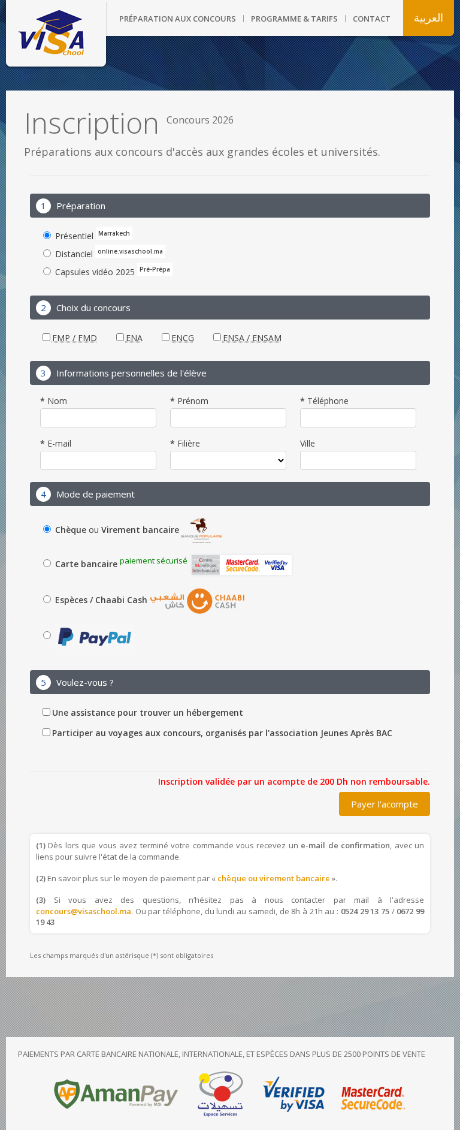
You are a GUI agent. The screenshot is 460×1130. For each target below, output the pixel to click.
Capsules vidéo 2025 (111, 271)
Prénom (191, 401)
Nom (56, 401)
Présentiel (91, 235)
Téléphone (327, 401)
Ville (307, 444)
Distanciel (108, 253)
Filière (187, 444)
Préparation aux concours (177, 18)
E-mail (58, 444)
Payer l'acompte (384, 804)
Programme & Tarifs (294, 18)
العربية (428, 18)
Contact (372, 18)
